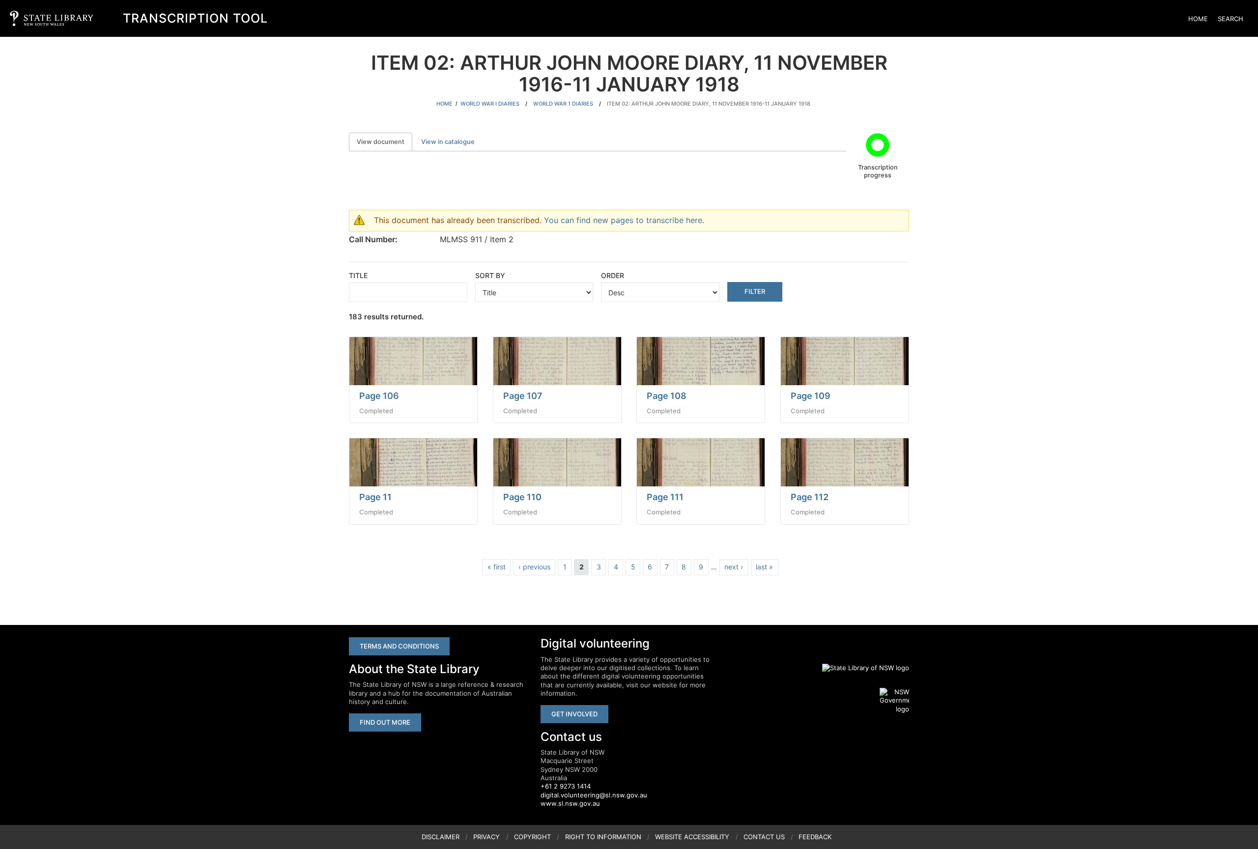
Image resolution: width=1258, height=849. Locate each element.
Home (1198, 19)
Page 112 (810, 497)
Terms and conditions (399, 646)
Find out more (385, 722)
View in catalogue (448, 141)
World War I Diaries (489, 103)
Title (358, 275)
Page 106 (379, 396)
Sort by (490, 275)
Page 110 (522, 497)
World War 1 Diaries (563, 103)
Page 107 (523, 396)
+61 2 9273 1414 (566, 786)
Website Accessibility (692, 837)
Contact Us (764, 837)
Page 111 (665, 497)
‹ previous (534, 567)
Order (612, 275)
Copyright (532, 837)
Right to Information (603, 837)
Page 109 (810, 396)
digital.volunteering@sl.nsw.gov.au (594, 795)
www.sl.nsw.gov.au (570, 803)
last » (764, 567)
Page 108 (666, 396)
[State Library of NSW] (860, 667)
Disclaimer (440, 837)
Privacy (486, 837)
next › (733, 567)
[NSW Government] (894, 700)
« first (496, 567)
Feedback (815, 837)
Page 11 (375, 497)
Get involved (574, 714)
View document (384, 141)
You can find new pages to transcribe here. (624, 220)
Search (1230, 19)
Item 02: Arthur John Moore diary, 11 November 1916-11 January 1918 (708, 103)
